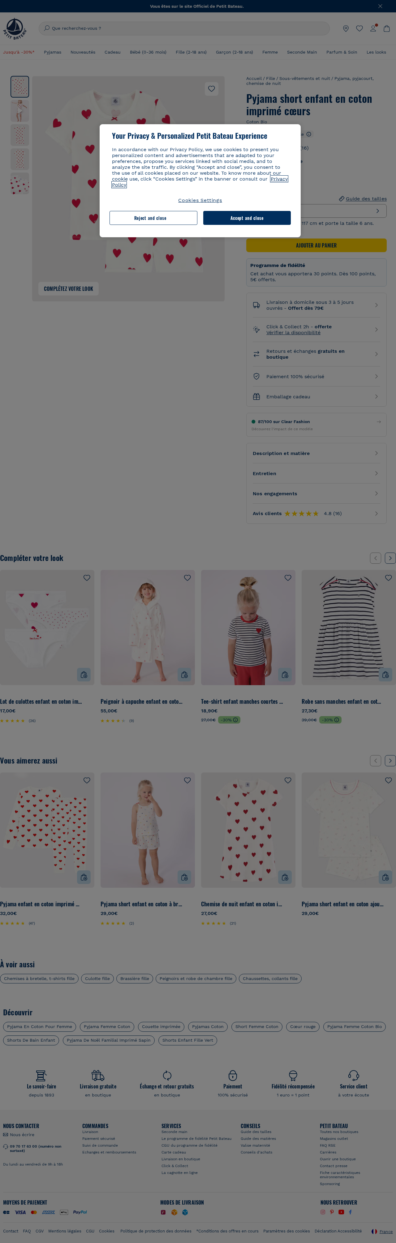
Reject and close (150, 218)
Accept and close (247, 218)
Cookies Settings (200, 200)
